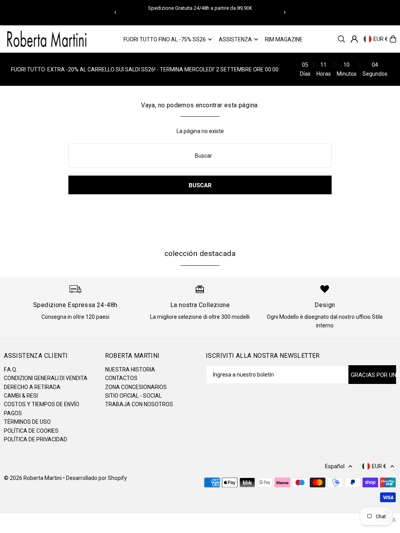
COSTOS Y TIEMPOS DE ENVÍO (41, 404)
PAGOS (13, 413)
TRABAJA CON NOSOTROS (139, 404)
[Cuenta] (354, 39)
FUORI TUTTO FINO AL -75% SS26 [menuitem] (164, 39)
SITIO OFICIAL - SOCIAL (133, 396)
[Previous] (116, 12)
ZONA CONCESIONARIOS (136, 387)
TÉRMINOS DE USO (27, 422)
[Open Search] (341, 39)
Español (335, 466)
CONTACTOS (121, 378)
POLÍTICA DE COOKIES (31, 431)
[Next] (284, 12)
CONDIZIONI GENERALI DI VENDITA (46, 378)
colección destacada (200, 253)
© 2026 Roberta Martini (33, 478)
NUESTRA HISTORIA (130, 369)
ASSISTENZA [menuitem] (235, 39)
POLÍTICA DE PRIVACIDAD (35, 439)
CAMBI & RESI (21, 396)
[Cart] (393, 39)
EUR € (380, 39)
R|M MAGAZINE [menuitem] (284, 39)
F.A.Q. (10, 369)
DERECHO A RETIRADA (32, 387)
